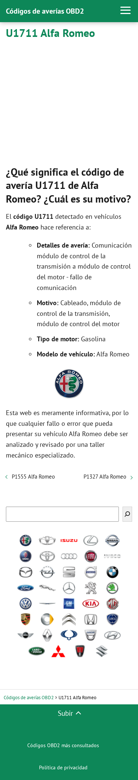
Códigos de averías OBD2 (45, 11)
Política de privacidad (63, 767)
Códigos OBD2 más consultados (63, 745)
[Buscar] (127, 514)
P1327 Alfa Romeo (105, 476)
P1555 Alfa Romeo (33, 476)
